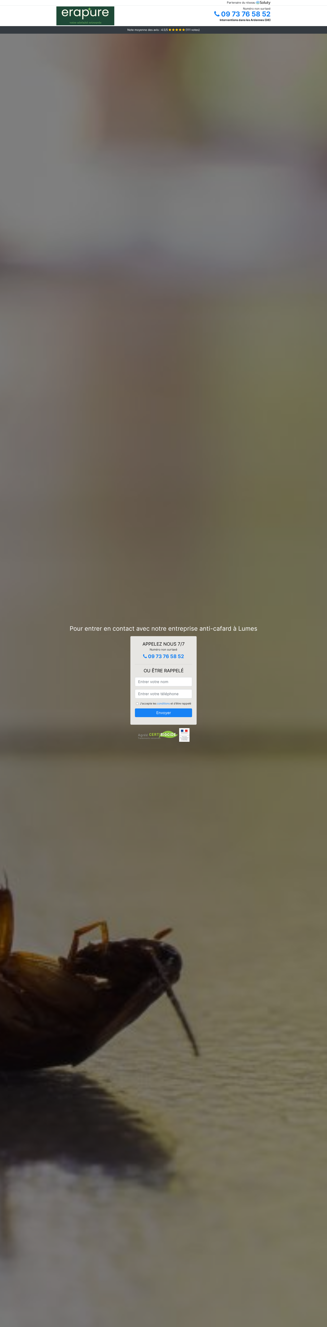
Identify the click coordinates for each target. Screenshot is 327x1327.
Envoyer (163, 713)
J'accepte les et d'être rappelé (165, 703)
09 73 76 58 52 (245, 14)
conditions (163, 703)
